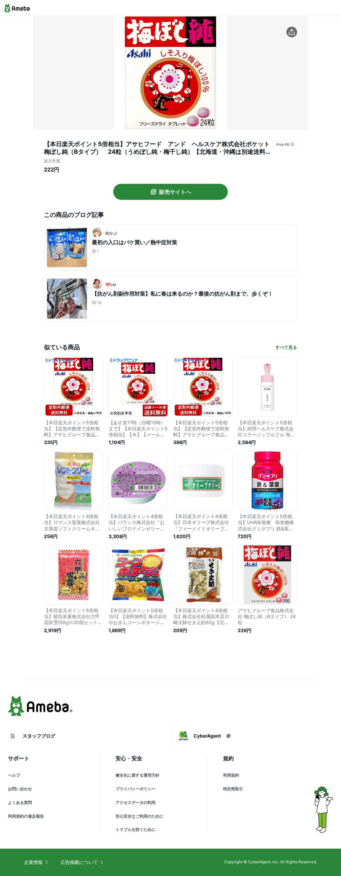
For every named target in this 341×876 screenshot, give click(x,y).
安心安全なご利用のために (140, 816)
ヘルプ (14, 775)
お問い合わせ (20, 788)
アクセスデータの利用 (136, 802)
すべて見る (286, 347)
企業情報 (33, 862)
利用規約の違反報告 (26, 816)
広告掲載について (79, 862)
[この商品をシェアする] (291, 32)
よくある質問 (20, 802)
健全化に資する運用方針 (138, 775)
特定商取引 (233, 788)
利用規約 (231, 775)
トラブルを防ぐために (136, 829)
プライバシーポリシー (136, 788)
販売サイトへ (175, 191)
